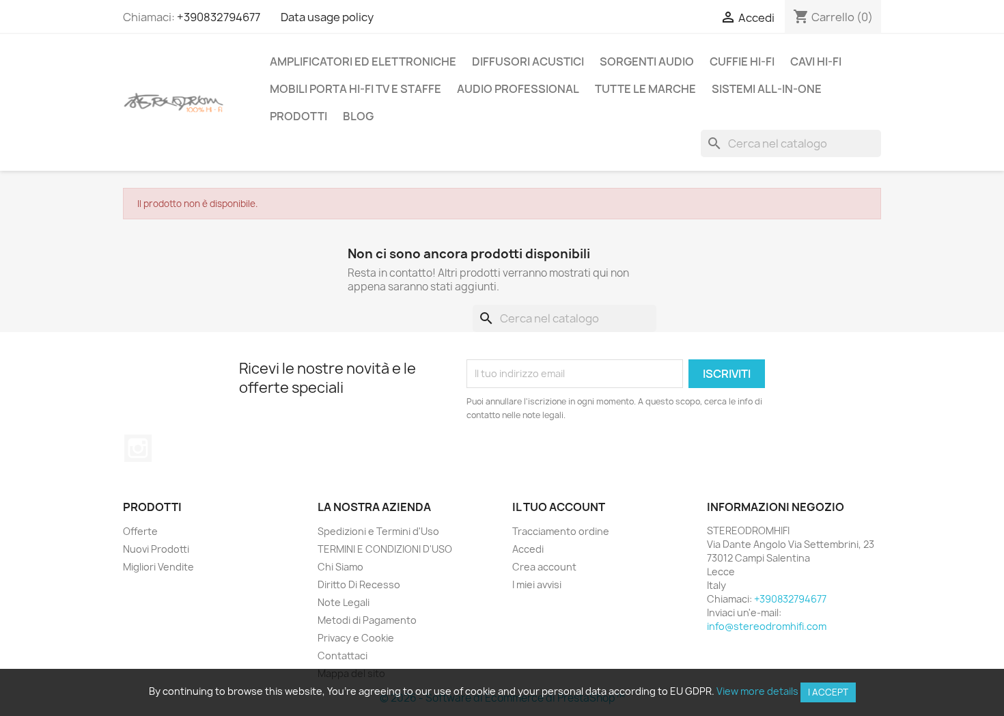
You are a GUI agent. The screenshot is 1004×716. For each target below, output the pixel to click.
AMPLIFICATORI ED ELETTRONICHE (363, 61)
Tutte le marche (645, 88)
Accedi (528, 548)
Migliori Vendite (158, 566)
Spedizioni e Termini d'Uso (378, 531)
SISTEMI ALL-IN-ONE (767, 88)
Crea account (544, 566)
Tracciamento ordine (560, 531)
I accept (828, 692)
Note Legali (343, 602)
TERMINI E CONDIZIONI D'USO (385, 548)
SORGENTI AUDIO (647, 61)
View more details (757, 691)
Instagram (138, 448)
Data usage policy (327, 17)
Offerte (140, 531)
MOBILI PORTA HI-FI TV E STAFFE (355, 88)
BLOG (358, 116)
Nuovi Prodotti (156, 548)
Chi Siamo (340, 566)
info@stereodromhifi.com (766, 626)
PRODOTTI (298, 116)
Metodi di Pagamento (367, 620)
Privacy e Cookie (356, 637)
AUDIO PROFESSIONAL (518, 88)
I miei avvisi (536, 584)
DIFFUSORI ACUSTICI (528, 61)
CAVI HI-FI (815, 61)
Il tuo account (558, 506)
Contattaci (342, 655)
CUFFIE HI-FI (742, 61)
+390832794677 (218, 17)
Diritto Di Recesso (359, 584)
